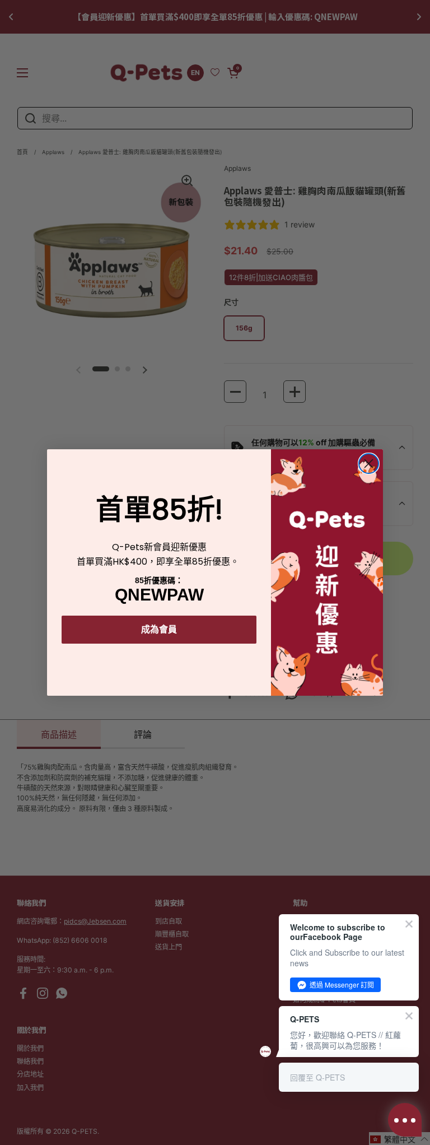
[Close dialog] (368, 463)
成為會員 (159, 629)
